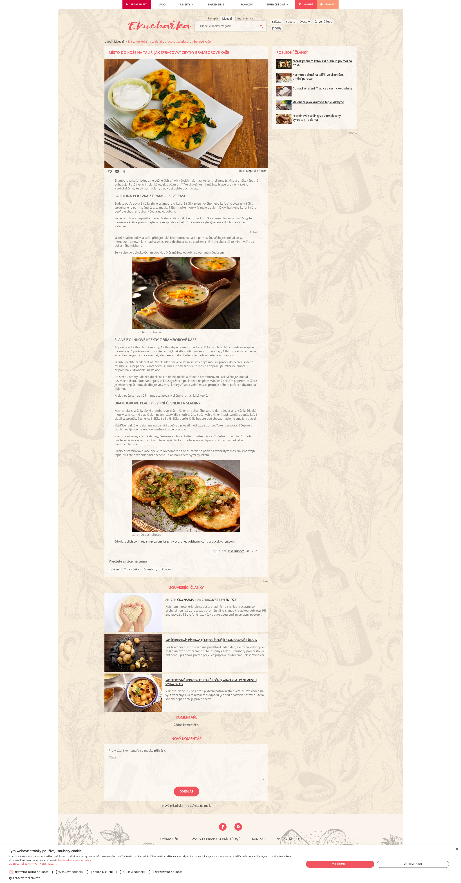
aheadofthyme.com (194, 541)
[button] (152, 864)
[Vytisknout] (110, 171)
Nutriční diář (276, 4)
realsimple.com (151, 541)
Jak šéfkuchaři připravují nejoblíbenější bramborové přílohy (211, 640)
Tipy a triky (131, 569)
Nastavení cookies (291, 839)
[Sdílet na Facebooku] (124, 171)
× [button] (457, 849)
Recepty (185, 4)
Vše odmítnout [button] (413, 864)
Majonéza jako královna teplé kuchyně (318, 102)
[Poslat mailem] (117, 171)
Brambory (150, 569)
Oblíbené (308, 4)
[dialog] (230, 864)
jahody (276, 28)
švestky (305, 22)
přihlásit (159, 751)
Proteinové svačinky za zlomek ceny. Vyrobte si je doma (316, 118)
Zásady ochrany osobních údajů (216, 839)
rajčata (276, 22)
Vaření (115, 569)
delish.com (132, 541)
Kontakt (258, 839)
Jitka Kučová (236, 551)
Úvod (161, 4)
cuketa (290, 22)
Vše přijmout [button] (340, 864)
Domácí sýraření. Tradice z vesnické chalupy (322, 88)
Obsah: (113, 757)
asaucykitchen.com (222, 541)
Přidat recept (139, 4)
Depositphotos (256, 171)
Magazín (247, 4)
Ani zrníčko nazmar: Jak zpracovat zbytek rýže (200, 600)
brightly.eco (171, 541)
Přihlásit (330, 4)
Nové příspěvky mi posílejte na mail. (186, 806)
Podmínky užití (168, 839)
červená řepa (323, 22)
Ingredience (215, 4)
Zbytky (166, 569)
